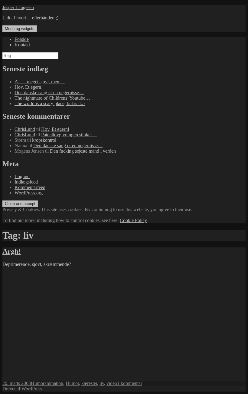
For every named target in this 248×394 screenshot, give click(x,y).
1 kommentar (129, 383)
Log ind (22, 176)
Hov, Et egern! (29, 87)
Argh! (11, 251)
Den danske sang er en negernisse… (49, 92)
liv (102, 383)
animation (53, 383)
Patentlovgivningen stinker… (69, 134)
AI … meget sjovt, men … (40, 81)
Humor (37, 383)
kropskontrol (44, 140)
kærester (89, 383)
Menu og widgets (19, 28)
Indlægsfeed (26, 181)
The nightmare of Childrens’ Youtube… (52, 98)
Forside (22, 39)
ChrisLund (25, 129)
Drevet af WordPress (22, 388)
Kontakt (22, 44)
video (111, 383)
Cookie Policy (133, 220)
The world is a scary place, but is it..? (50, 103)
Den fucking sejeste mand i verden (83, 151)
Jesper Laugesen (18, 7)
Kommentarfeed (30, 187)
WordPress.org (29, 192)
